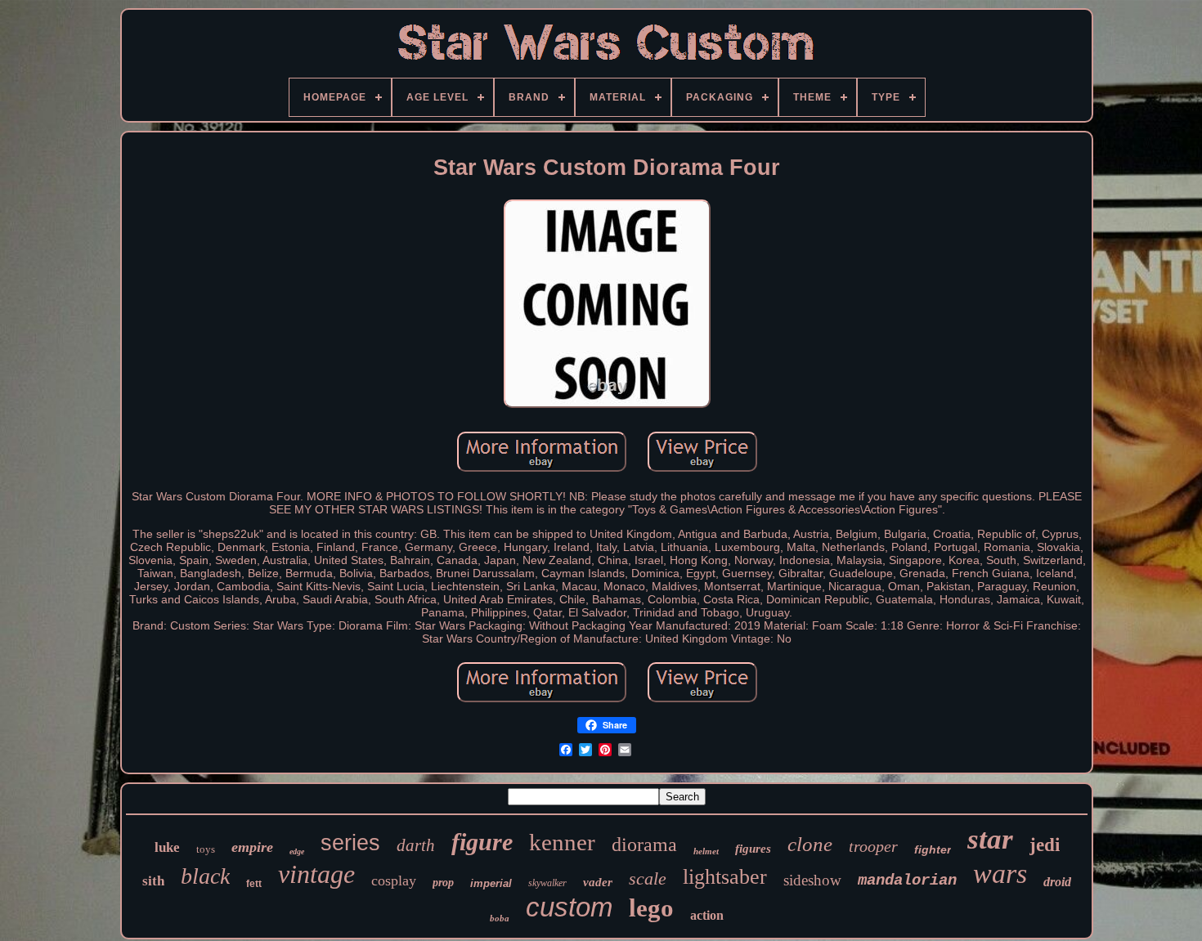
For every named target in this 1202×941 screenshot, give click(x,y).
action (707, 915)
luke (167, 847)
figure (482, 841)
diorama (644, 844)
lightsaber (725, 877)
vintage (316, 874)
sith (153, 881)
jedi (1044, 845)
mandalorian (907, 880)
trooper (873, 846)
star (990, 839)
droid (1057, 882)
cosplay (393, 880)
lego (651, 908)
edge (296, 851)
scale (647, 878)
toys (205, 849)
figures (753, 848)
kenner (562, 842)
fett (254, 883)
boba (499, 918)
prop (443, 882)
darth (416, 845)
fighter (932, 849)
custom (569, 907)
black (205, 876)
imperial (491, 883)
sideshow (812, 880)
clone (809, 844)
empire (252, 847)
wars (1000, 873)
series (350, 843)
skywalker (547, 883)
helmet (706, 851)
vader (597, 882)
